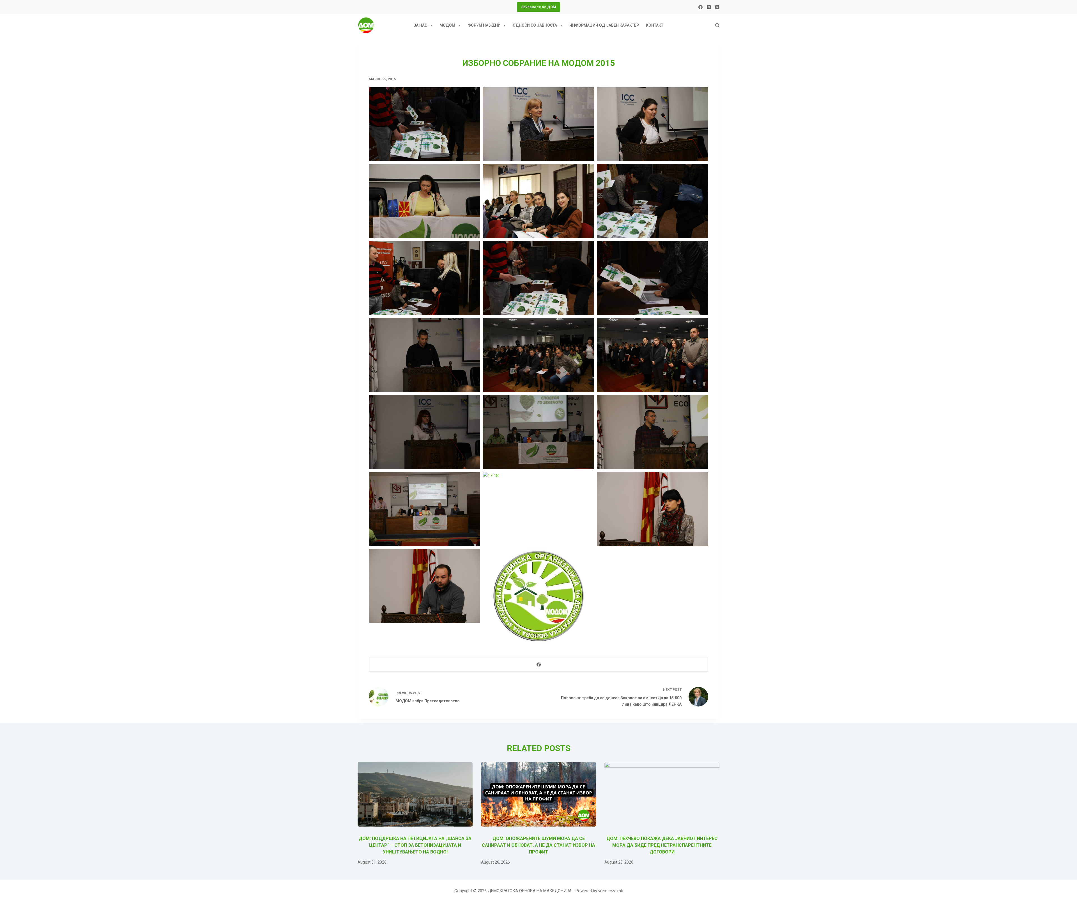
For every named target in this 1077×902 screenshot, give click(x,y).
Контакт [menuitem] (654, 25)
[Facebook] (700, 7)
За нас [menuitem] (420, 25)
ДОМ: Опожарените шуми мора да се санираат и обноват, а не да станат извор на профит (538, 845)
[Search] (717, 25)
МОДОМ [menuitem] (447, 25)
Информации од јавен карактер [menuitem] (604, 25)
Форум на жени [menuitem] (484, 25)
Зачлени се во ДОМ (538, 7)
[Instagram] (709, 7)
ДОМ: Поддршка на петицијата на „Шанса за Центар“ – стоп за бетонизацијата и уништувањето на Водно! (415, 845)
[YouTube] (717, 7)
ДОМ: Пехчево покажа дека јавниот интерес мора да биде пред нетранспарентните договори (661, 845)
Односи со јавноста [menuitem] (535, 25)
